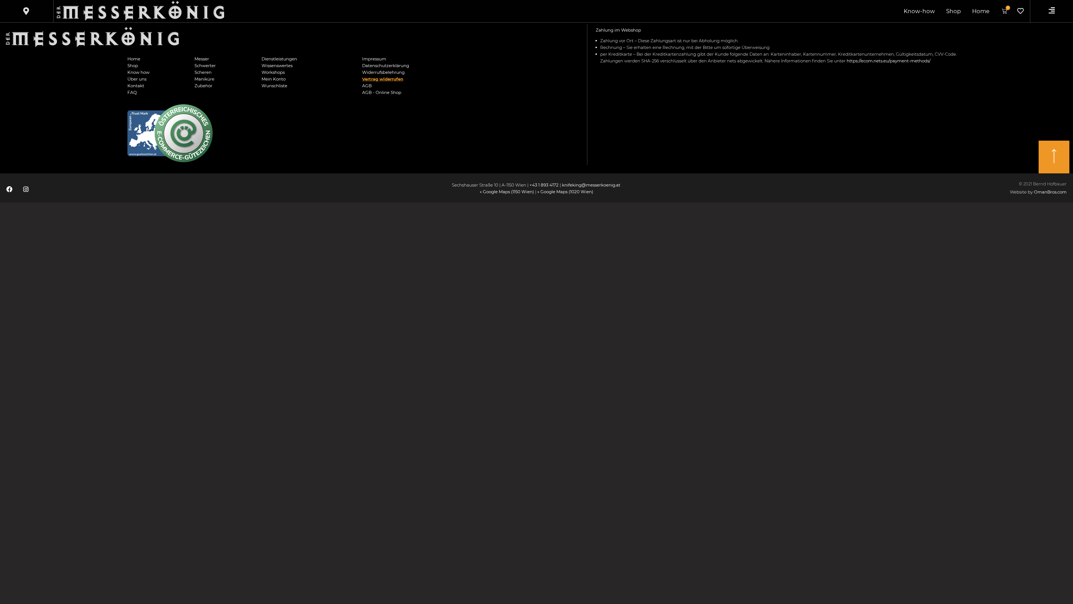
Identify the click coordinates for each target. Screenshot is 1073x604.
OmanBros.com (1050, 192)
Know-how (919, 11)
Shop (953, 11)
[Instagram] (25, 189)
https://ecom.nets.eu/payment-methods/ (888, 60)
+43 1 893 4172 (544, 185)
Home (980, 11)
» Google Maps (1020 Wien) (565, 191)
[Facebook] (9, 189)
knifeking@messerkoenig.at (591, 185)
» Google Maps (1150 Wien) (507, 191)
